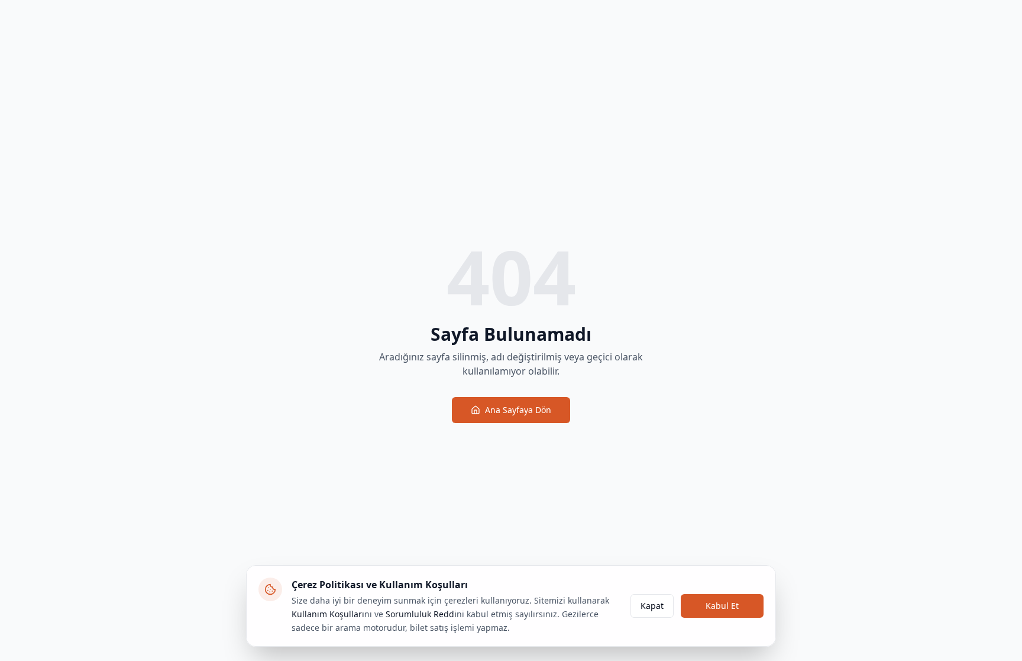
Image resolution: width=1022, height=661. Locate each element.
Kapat (652, 605)
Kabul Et (722, 605)
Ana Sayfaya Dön (518, 409)
